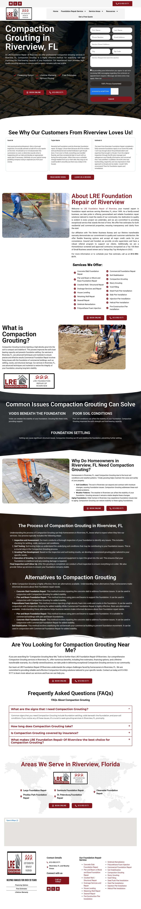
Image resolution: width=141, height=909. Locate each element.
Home (55, 11)
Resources (110, 11)
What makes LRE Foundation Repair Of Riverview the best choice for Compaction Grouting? (60, 741)
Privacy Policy (107, 78)
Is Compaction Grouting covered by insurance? (44, 733)
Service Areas (94, 11)
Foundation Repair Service (72, 11)
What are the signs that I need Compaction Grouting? (49, 709)
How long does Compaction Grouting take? (42, 726)
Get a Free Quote (86, 17)
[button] (4, 154)
